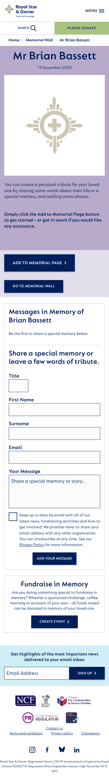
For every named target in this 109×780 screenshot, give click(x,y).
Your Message (24, 471)
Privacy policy (62, 733)
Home (13, 40)
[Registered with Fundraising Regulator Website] (40, 717)
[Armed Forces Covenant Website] (45, 700)
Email (15, 447)
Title (14, 376)
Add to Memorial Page (37, 262)
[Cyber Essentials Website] (72, 717)
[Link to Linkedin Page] (76, 749)
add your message (54, 558)
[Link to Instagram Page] (32, 749)
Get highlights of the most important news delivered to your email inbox (54, 657)
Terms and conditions (26, 733)
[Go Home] (20, 10)
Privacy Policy (31, 544)
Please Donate (82, 28)
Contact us (54, 728)
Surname (19, 423)
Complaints (90, 733)
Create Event (52, 621)
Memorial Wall (39, 40)
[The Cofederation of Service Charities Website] (74, 700)
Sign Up (85, 673)
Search (23, 28)
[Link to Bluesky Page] (62, 749)
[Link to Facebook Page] (47, 749)
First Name (21, 400)
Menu (91, 10)
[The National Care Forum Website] (26, 700)
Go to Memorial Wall (34, 286)
